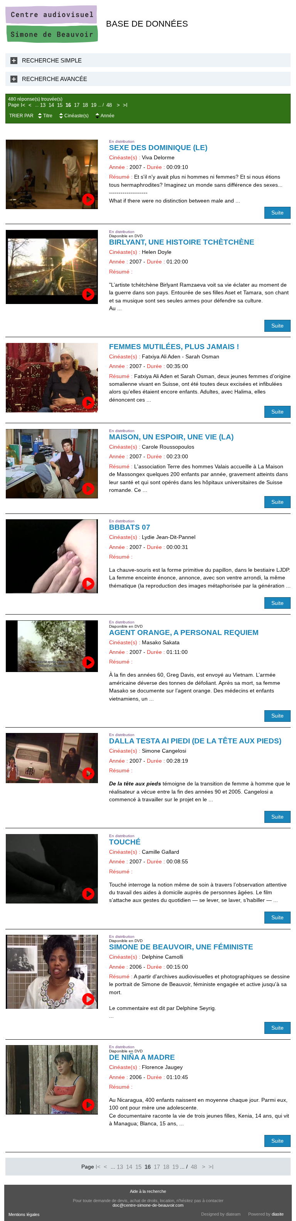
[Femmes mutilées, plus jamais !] (52, 378)
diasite (278, 1214)
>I (125, 105)
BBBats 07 (129, 527)
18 (85, 105)
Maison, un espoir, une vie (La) (171, 437)
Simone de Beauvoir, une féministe (181, 947)
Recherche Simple (52, 60)
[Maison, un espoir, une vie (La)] (52, 464)
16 (68, 105)
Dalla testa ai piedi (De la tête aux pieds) (195, 741)
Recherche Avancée (54, 79)
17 (76, 105)
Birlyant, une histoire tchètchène (181, 242)
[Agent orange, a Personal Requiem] (52, 646)
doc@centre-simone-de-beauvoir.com (148, 1205)
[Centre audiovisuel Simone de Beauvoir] (51, 41)
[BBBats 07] (52, 556)
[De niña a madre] (52, 1080)
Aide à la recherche (148, 1191)
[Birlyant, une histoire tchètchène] (52, 267)
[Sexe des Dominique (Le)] (52, 174)
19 (93, 105)
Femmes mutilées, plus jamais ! (174, 347)
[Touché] (52, 869)
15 (59, 105)
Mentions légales (24, 1214)
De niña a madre (142, 1057)
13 (42, 105)
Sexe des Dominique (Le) (158, 148)
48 (109, 105)
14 (51, 105)
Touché (125, 842)
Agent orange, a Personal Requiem (184, 632)
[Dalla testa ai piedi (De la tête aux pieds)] (52, 758)
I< (23, 105)
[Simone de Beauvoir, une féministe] (52, 971)
